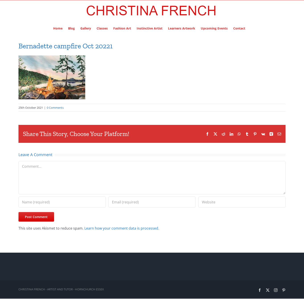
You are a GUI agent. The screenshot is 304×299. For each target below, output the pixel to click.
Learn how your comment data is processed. (121, 228)
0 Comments (55, 108)
